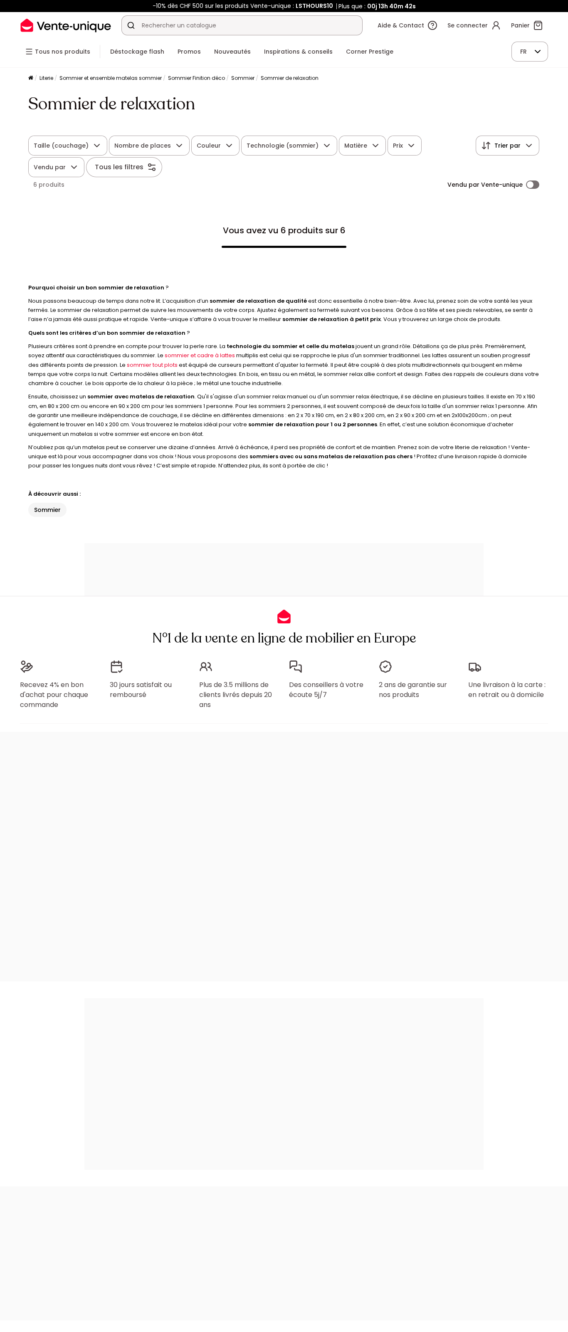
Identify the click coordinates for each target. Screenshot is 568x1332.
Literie (46, 78)
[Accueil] (30, 78)
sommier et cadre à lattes (200, 355)
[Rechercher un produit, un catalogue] (131, 25)
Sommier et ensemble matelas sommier (110, 78)
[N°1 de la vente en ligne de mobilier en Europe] (65, 25)
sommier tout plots (152, 365)
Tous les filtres (119, 167)
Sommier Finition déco (196, 78)
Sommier (242, 78)
